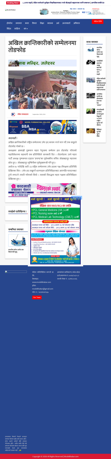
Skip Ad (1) (76, 198)
